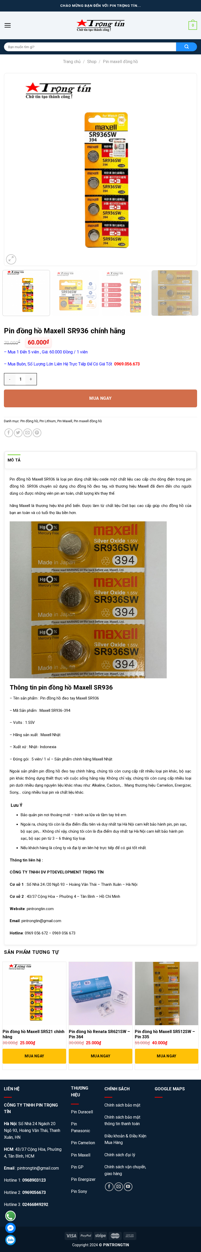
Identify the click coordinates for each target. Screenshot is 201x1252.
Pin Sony (79, 1191)
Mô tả (14, 460)
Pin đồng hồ (29, 421)
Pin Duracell (82, 1111)
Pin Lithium (48, 421)
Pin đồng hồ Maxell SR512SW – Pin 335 (165, 1034)
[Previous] (17, 169)
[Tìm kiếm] (186, 46)
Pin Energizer (83, 1179)
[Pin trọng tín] (100, 25)
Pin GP (77, 1167)
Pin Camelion (83, 1142)
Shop (92, 61)
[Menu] (8, 25)
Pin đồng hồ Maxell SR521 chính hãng (33, 1034)
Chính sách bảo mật (122, 1105)
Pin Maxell (64, 421)
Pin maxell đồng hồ (120, 61)
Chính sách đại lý (119, 1154)
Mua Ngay (100, 398)
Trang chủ (72, 61)
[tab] (14, 460)
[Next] (183, 169)
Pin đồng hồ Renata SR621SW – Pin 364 (99, 1034)
